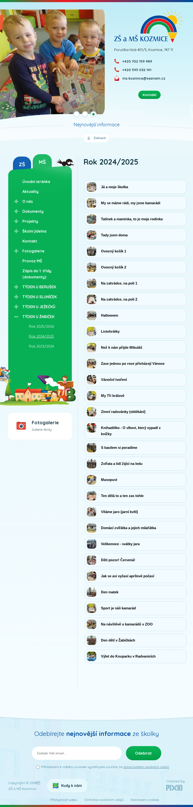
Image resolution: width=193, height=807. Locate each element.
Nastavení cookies (145, 799)
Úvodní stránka (36, 181)
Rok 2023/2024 (41, 346)
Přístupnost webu (63, 799)
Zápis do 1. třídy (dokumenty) (36, 273)
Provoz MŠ (32, 261)
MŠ (42, 162)
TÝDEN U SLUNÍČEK (39, 296)
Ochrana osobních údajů (104, 799)
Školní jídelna (34, 231)
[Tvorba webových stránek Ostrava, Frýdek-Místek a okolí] (174, 789)
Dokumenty (33, 211)
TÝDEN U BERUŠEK (39, 287)
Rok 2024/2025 (41, 336)
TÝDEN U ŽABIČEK (38, 316)
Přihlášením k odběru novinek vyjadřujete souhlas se (105, 767)
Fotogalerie (33, 251)
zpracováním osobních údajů (146, 767)
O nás (27, 201)
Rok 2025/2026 (41, 326)
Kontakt (29, 241)
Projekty (30, 221)
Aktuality (30, 191)
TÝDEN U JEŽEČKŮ (38, 306)
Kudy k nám (71, 785)
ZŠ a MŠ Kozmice (148, 25)
